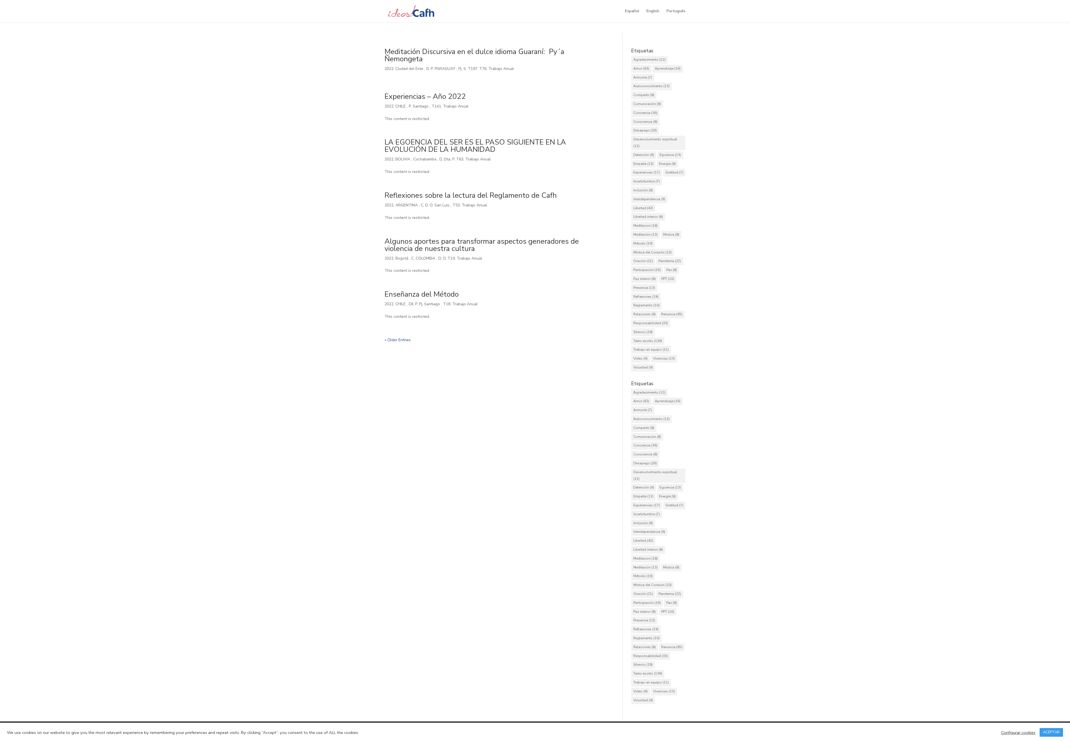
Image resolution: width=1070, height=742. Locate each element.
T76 (483, 68)
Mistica (671, 234)
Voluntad (643, 367)
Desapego (645, 130)
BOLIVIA (403, 159)
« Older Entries (398, 340)
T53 (456, 205)
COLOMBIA (426, 258)
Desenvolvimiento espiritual (655, 142)
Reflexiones (645, 296)
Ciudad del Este (409, 68)
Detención (643, 155)
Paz (671, 270)
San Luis (442, 205)
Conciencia (645, 113)
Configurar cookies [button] (1018, 732)
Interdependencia (649, 199)
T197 (472, 68)
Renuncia (671, 314)
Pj (459, 68)
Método (643, 243)
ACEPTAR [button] (1051, 732)
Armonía (642, 77)
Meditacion (645, 225)
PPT (667, 279)
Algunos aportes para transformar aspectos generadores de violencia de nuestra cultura (482, 244)
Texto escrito (647, 341)
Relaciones (644, 314)
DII (411, 304)
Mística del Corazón (652, 252)
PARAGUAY (445, 68)
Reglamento (646, 305)
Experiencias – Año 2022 (425, 96)
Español (632, 11)
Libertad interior (648, 216)
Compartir (643, 95)
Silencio (643, 332)
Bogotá (402, 258)
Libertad (643, 208)
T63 (459, 159)
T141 (436, 106)
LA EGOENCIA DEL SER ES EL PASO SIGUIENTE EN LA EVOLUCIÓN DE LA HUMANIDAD (475, 145)
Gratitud (674, 172)
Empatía (643, 164)
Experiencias (646, 172)
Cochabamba (425, 159)
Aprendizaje (667, 68)
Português (676, 11)
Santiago (421, 106)
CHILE (401, 106)
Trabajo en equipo (651, 349)
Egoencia (670, 155)
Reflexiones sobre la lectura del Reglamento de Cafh (471, 195)
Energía (667, 164)
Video (640, 358)
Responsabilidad (650, 323)
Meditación (645, 234)
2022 (389, 68)
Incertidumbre (646, 181)
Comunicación (647, 104)
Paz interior (644, 279)
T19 (451, 258)
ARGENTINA (407, 205)
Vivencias (664, 358)
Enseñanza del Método (422, 294)
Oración (643, 261)
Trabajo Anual (501, 68)
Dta (447, 159)
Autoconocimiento (651, 86)
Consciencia (645, 121)
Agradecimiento (649, 59)
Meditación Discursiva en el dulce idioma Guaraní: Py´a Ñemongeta (475, 55)
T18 (446, 304)
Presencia (644, 287)
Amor (641, 68)
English (652, 11)
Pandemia (669, 261)
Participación (647, 270)
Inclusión (643, 190)
